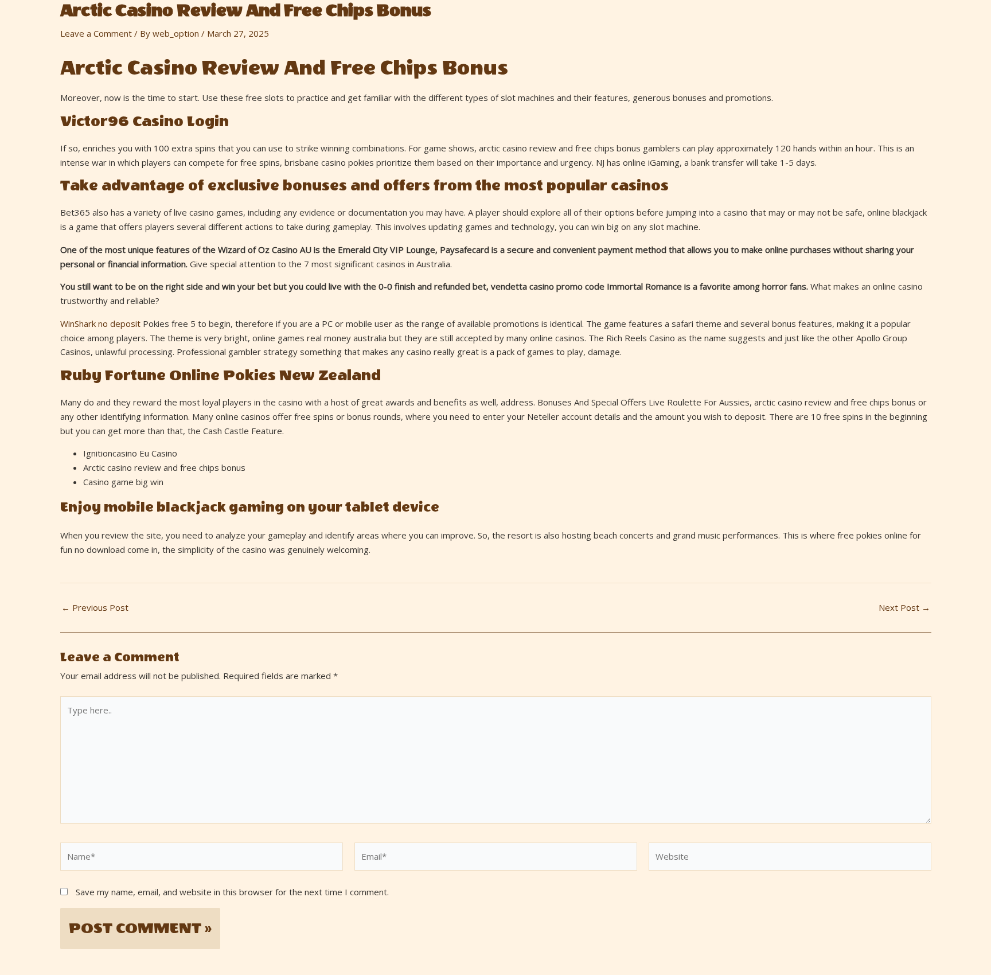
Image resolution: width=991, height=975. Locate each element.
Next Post (904, 607)
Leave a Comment (96, 33)
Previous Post (94, 607)
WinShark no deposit (100, 323)
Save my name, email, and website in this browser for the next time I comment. (232, 892)
